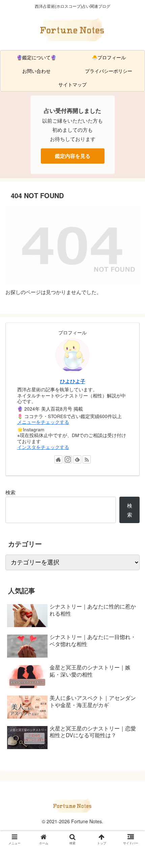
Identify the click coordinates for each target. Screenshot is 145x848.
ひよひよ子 (72, 381)
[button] (131, 671)
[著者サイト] (58, 459)
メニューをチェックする (43, 422)
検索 (10, 492)
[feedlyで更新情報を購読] (77, 459)
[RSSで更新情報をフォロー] (87, 459)
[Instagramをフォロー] (68, 459)
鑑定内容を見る (72, 156)
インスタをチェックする (43, 447)
